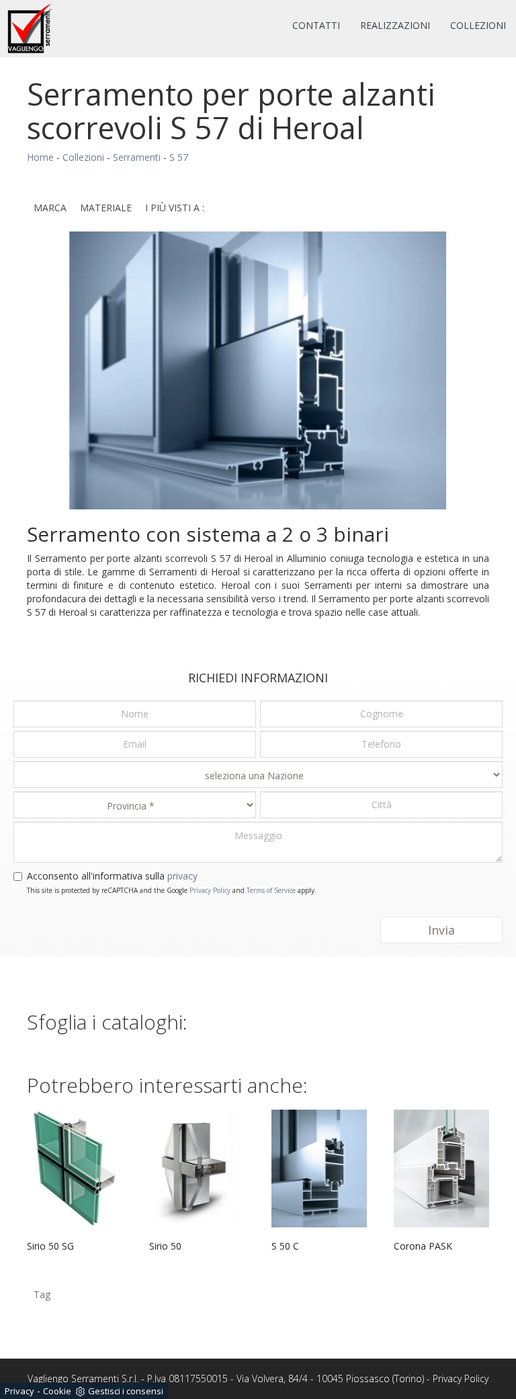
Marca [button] (50, 207)
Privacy (19, 1391)
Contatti (316, 25)
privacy (182, 875)
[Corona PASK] (441, 1168)
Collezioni (478, 25)
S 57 (178, 157)
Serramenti (137, 157)
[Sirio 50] (197, 1168)
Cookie (57, 1391)
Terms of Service (271, 890)
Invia (441, 930)
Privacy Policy (209, 890)
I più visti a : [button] (174, 207)
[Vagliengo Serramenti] (30, 28)
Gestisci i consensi (125, 1391)
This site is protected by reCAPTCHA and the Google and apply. (171, 890)
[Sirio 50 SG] (74, 1168)
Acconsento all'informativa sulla (112, 875)
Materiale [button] (106, 207)
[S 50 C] (319, 1168)
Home (40, 157)
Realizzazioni (395, 25)
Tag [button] (42, 1294)
